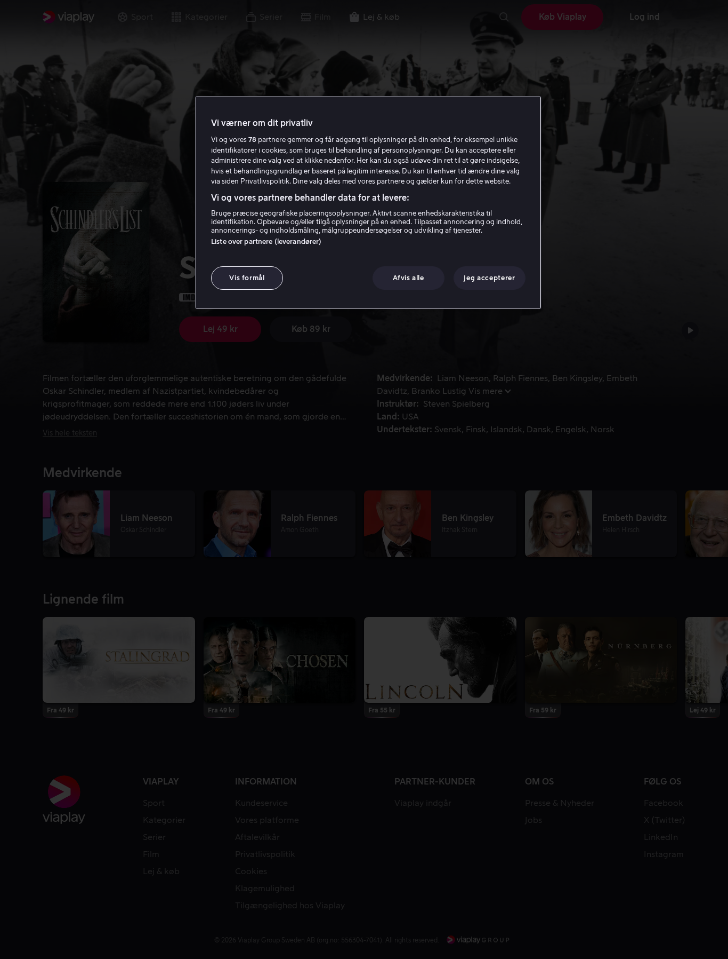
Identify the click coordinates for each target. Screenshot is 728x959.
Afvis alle (408, 277)
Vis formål (247, 277)
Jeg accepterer (489, 277)
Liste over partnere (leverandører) (266, 241)
